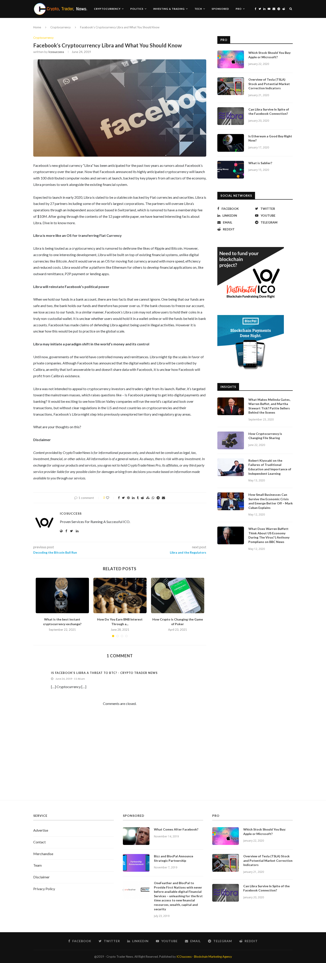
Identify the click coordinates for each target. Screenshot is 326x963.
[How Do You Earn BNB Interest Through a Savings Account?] (120, 595)
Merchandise (43, 854)
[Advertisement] (163, 758)
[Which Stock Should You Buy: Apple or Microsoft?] (230, 59)
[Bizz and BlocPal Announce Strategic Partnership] (136, 863)
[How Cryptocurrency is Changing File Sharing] (230, 440)
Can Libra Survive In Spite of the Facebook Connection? (268, 111)
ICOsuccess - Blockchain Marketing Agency (204, 956)
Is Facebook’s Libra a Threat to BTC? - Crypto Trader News (104, 673)
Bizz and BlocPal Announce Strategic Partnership (173, 858)
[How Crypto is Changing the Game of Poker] (177, 595)
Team (37, 865)
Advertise (40, 830)
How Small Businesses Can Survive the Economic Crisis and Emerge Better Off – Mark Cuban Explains (270, 501)
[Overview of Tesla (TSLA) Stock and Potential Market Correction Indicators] (230, 86)
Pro (239, 8)
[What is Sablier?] (230, 170)
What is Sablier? (260, 163)
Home (37, 27)
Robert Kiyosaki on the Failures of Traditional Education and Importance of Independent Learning (269, 467)
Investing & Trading (169, 8)
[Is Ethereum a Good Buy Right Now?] (230, 143)
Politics (136, 8)
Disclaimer (41, 877)
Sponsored (220, 8)
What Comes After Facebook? (176, 829)
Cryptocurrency (107, 8)
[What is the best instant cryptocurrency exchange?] (62, 595)
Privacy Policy (44, 889)
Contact (39, 842)
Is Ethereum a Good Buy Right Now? (270, 138)
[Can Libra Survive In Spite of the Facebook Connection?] (230, 116)
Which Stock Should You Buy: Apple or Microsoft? (269, 55)
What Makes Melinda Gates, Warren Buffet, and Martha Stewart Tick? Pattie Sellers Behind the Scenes (269, 406)
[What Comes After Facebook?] (136, 836)
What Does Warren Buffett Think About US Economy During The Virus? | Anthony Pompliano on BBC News (268, 535)
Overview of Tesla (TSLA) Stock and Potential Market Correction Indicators (269, 84)
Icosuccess (56, 52)
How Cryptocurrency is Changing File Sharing (265, 436)
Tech (198, 8)
